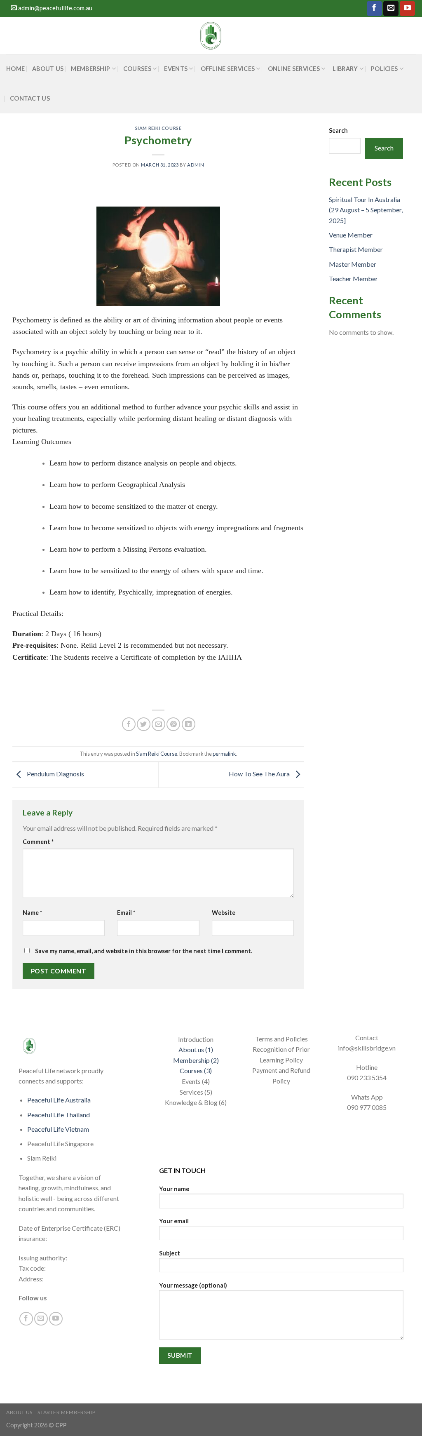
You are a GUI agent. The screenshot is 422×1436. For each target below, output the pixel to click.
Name (32, 912)
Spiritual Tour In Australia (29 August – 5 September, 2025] (366, 209)
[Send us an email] (391, 8)
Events (176, 68)
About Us (47, 68)
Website (223, 912)
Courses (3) (196, 1070)
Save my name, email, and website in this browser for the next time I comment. (143, 950)
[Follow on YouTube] (407, 8)
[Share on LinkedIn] (188, 724)
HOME (15, 68)
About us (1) (195, 1049)
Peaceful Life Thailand (58, 1115)
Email (126, 912)
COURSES (137, 68)
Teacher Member (353, 278)
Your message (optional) (193, 1285)
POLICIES (384, 68)
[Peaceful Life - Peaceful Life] (211, 35)
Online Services (294, 68)
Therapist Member (356, 249)
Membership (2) (196, 1060)
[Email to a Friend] (158, 724)
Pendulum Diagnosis (55, 774)
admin (195, 164)
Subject (169, 1253)
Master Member (352, 264)
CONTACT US (30, 98)
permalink (224, 753)
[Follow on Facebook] (374, 8)
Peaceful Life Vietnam (58, 1129)
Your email (174, 1220)
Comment (38, 841)
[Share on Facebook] (129, 724)
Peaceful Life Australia (59, 1100)
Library (345, 68)
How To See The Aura (260, 774)
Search (338, 130)
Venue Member (351, 235)
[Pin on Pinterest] (173, 724)
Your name (174, 1188)
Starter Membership (66, 1412)
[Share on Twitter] (143, 724)
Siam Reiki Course (158, 128)
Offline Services (228, 68)
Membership (90, 68)
